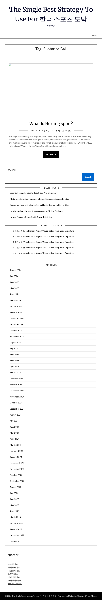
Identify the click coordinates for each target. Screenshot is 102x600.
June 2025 (14, 354)
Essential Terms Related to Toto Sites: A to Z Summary (34, 193)
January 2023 (16, 529)
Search (12, 170)
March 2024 (15, 445)
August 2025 (15, 342)
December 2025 (17, 318)
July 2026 (14, 276)
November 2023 (17, 469)
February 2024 (16, 451)
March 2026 (15, 300)
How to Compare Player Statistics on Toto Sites (31, 217)
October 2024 (16, 402)
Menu (94, 35)
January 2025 (16, 384)
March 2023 (15, 517)
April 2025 (14, 366)
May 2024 (14, 433)
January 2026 (16, 312)
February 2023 (16, 523)
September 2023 (17, 481)
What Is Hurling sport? (51, 123)
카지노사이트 (64, 130)
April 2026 (14, 294)
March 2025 (15, 372)
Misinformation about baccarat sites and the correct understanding (39, 199)
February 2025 (16, 378)
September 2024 (17, 409)
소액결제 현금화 (15, 580)
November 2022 (17, 535)
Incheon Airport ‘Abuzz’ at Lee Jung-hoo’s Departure (51, 231)
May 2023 (14, 505)
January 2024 (16, 457)
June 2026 (14, 282)
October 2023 (16, 475)
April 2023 (14, 511)
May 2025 (14, 360)
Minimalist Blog (74, 596)
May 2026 (14, 288)
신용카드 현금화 (15, 583)
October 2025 (16, 330)
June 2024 (14, 427)
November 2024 (17, 396)
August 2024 (15, 415)
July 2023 (14, 493)
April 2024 (14, 439)
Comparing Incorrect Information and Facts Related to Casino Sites (39, 205)
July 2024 (14, 421)
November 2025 (17, 324)
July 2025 (14, 348)
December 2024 (17, 390)
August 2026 (15, 270)
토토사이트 (13, 564)
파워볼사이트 (14, 570)
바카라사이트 (14, 577)
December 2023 (17, 463)
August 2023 (15, 487)
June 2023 (14, 499)
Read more (51, 154)
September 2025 (17, 336)
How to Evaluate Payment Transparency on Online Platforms (36, 211)
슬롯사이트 (13, 574)
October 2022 (16, 541)
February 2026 (16, 306)
